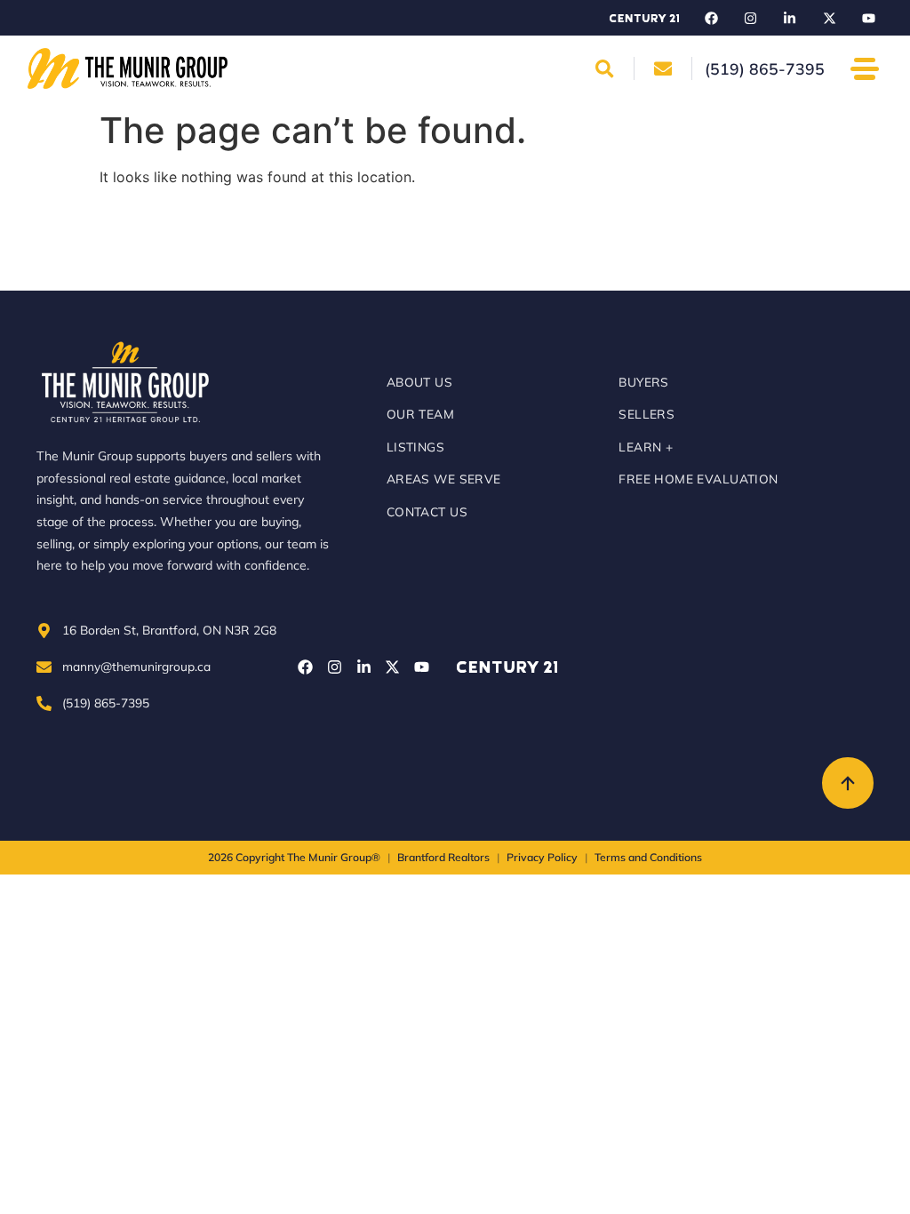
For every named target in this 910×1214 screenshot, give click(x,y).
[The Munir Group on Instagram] (750, 18)
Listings (415, 446)
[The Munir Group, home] (128, 68)
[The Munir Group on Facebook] (711, 18)
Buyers (643, 381)
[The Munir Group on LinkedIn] (790, 18)
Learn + (646, 446)
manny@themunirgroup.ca (136, 666)
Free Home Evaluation (698, 478)
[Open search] (604, 68)
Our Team (420, 413)
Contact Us (427, 511)
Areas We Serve (444, 478)
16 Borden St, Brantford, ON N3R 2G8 (169, 629)
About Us (419, 381)
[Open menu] (865, 69)
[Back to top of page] (848, 783)
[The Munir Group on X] (829, 18)
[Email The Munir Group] (662, 68)
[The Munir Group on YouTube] (868, 18)
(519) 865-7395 (105, 702)
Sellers (647, 413)
